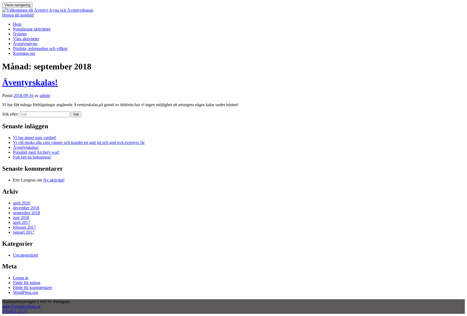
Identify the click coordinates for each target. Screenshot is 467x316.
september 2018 (26, 212)
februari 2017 (24, 227)
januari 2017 (23, 232)
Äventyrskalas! (30, 82)
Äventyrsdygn (25, 43)
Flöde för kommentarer (32, 287)
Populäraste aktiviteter (32, 29)
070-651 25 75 (14, 311)
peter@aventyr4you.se (21, 306)
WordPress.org (25, 292)
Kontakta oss (24, 53)
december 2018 (26, 208)
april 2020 (21, 203)
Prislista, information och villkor (40, 48)
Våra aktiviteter (26, 38)
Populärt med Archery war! (36, 152)
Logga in (20, 277)
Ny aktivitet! (54, 180)
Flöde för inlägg (26, 282)
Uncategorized (25, 255)
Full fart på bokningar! (32, 157)
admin (45, 95)
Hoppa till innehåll (18, 15)
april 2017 (21, 222)
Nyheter (20, 34)
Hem (17, 24)
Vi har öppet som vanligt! (34, 137)
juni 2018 (21, 217)
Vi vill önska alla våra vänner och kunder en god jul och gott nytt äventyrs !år (79, 142)
